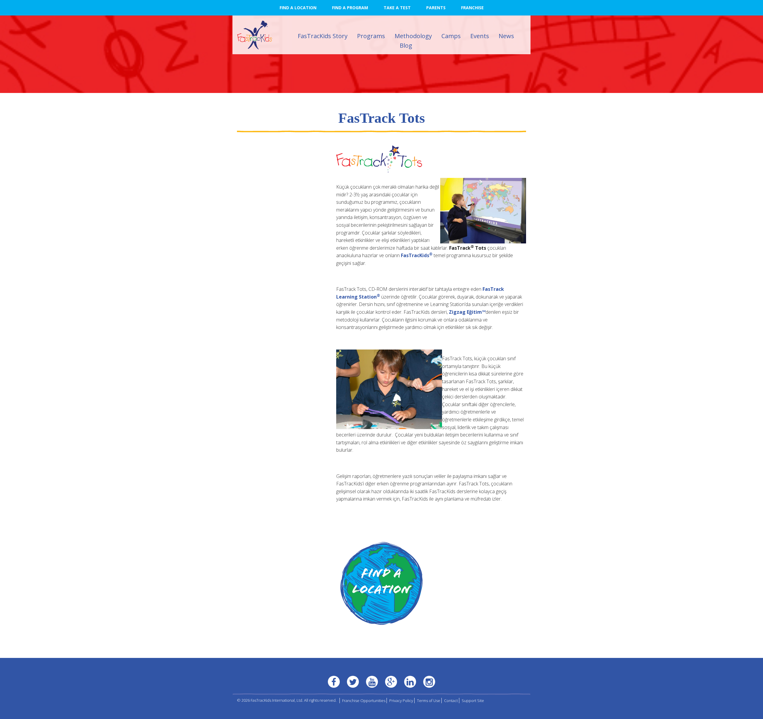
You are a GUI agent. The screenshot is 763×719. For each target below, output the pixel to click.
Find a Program (350, 7)
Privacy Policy (401, 700)
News (506, 36)
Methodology (413, 36)
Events (479, 36)
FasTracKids (416, 255)
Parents (436, 7)
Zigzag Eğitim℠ (467, 312)
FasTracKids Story (323, 36)
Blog (406, 45)
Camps (451, 36)
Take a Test (397, 7)
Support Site (473, 700)
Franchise (472, 7)
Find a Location (298, 7)
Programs (371, 36)
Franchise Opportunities (363, 700)
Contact (451, 700)
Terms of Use (428, 700)
